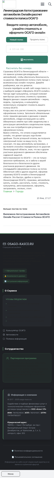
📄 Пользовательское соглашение (27, 457)
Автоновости (12, 334)
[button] (42, 4)
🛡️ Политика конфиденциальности (27, 451)
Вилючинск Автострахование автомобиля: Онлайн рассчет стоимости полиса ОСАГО (26, 215)
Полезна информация (16, 339)
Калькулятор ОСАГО (15, 330)
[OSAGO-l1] (9, 4)
